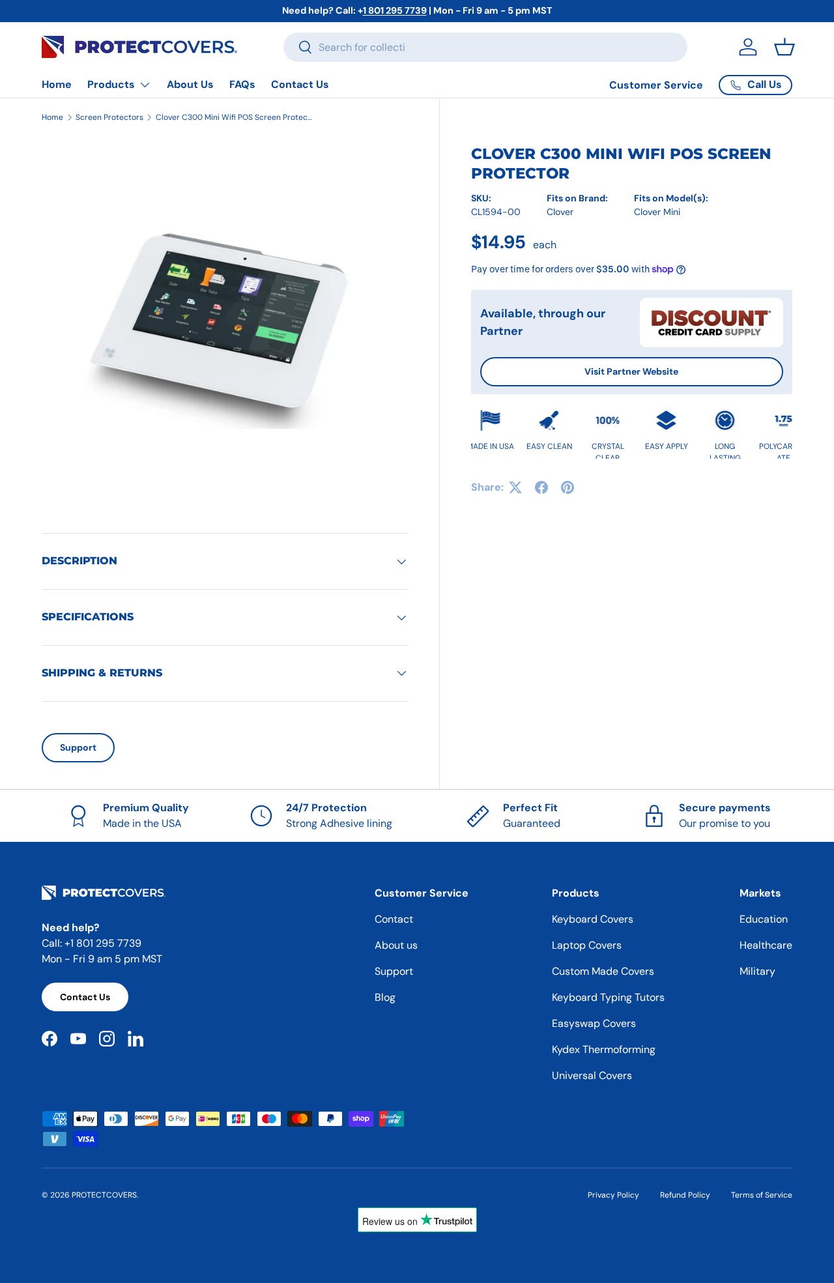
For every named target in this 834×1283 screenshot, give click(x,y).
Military (757, 971)
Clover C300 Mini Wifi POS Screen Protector (234, 117)
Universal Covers (592, 1075)
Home (57, 84)
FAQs (242, 84)
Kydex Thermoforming (603, 1049)
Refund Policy (685, 1195)
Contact (394, 919)
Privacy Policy (613, 1195)
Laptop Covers (587, 945)
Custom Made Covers (603, 971)
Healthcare (766, 945)
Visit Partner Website (631, 371)
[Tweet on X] (515, 487)
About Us (190, 84)
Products (111, 84)
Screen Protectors (109, 117)
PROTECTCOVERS (104, 1195)
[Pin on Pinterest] (567, 487)
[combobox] (485, 47)
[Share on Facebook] (541, 487)
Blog (385, 997)
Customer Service (656, 85)
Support (78, 747)
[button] (784, 47)
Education (764, 919)
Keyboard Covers (592, 919)
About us (396, 945)
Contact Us (300, 84)
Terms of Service (761, 1195)
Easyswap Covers (594, 1023)
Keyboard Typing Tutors (608, 997)
